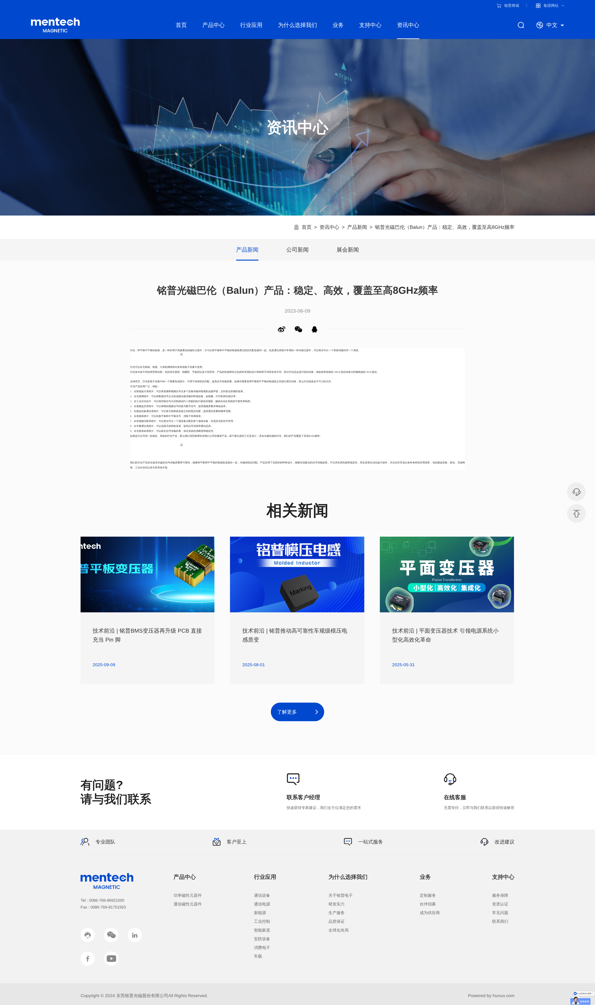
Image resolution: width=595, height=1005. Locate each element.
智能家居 (262, 930)
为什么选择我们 (297, 25)
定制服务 (428, 895)
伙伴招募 (428, 904)
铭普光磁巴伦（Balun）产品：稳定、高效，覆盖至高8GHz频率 (444, 227)
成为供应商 (430, 912)
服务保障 (500, 895)
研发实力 (336, 904)
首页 (181, 25)
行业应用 (251, 25)
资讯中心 (408, 25)
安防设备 (262, 939)
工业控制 (262, 921)
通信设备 (262, 895)
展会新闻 (348, 249)
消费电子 (262, 947)
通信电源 (262, 904)
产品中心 (213, 25)
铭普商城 (511, 5)
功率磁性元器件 (188, 895)
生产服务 (336, 912)
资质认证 (500, 904)
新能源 (260, 912)
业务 (338, 25)
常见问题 (500, 912)
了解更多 (287, 712)
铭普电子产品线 (55, 25)
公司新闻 (297, 249)
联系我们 (500, 921)
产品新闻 (357, 227)
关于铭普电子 (340, 895)
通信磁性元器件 (188, 904)
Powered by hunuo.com (491, 995)
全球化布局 (338, 930)
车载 (258, 956)
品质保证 (336, 921)
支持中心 (370, 25)
